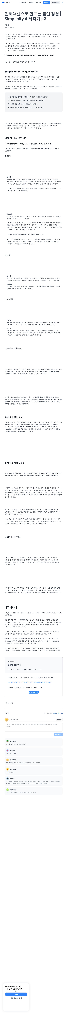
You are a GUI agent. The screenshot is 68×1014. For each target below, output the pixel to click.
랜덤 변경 (59, 719)
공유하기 (10, 703)
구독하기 (46, 2)
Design (31, 2)
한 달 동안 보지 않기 (16, 998)
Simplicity (15, 34)
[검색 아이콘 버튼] (63, 2)
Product (38, 2)
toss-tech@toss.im (58, 713)
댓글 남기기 (58, 734)
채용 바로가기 (55, 2)
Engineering (23, 2)
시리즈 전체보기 (33, 692)
